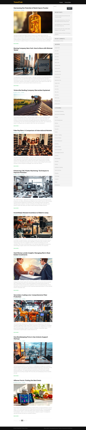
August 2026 (57, 47)
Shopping (56, 173)
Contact (61, 2)
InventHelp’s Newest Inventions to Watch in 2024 (31, 213)
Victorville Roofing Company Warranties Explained (32, 90)
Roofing (56, 164)
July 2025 (56, 86)
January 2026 (57, 68)
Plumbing (56, 161)
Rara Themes (59, 428)
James (23, 10)
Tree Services (57, 185)
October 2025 (57, 77)
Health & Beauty (58, 146)
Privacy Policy (68, 2)
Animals (56, 117)
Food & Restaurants (58, 140)
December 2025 (58, 71)
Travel (56, 182)
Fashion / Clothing (58, 134)
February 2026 (57, 65)
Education (57, 129)
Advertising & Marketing (59, 111)
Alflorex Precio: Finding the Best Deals (27, 380)
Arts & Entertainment (58, 120)
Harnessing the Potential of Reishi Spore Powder (31, 8)
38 (25, 420)
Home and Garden (58, 149)
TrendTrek (18, 2)
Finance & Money (58, 137)
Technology (57, 176)
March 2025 (57, 97)
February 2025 (57, 100)
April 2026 (57, 59)
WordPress (69, 428)
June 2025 (57, 89)
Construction (57, 126)
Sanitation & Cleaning (59, 167)
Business (56, 123)
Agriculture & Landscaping (59, 114)
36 (20, 420)
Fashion (56, 132)
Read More (16, 43)
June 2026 (57, 53)
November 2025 (58, 74)
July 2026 (56, 50)
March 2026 (57, 62)
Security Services (58, 170)
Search (54, 6)
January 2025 (57, 103)
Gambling (56, 143)
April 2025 (56, 94)
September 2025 (58, 80)
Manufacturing (57, 158)
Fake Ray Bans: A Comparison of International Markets (33, 130)
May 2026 (56, 56)
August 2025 (57, 83)
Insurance (56, 155)
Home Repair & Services (59, 152)
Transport (56, 179)
